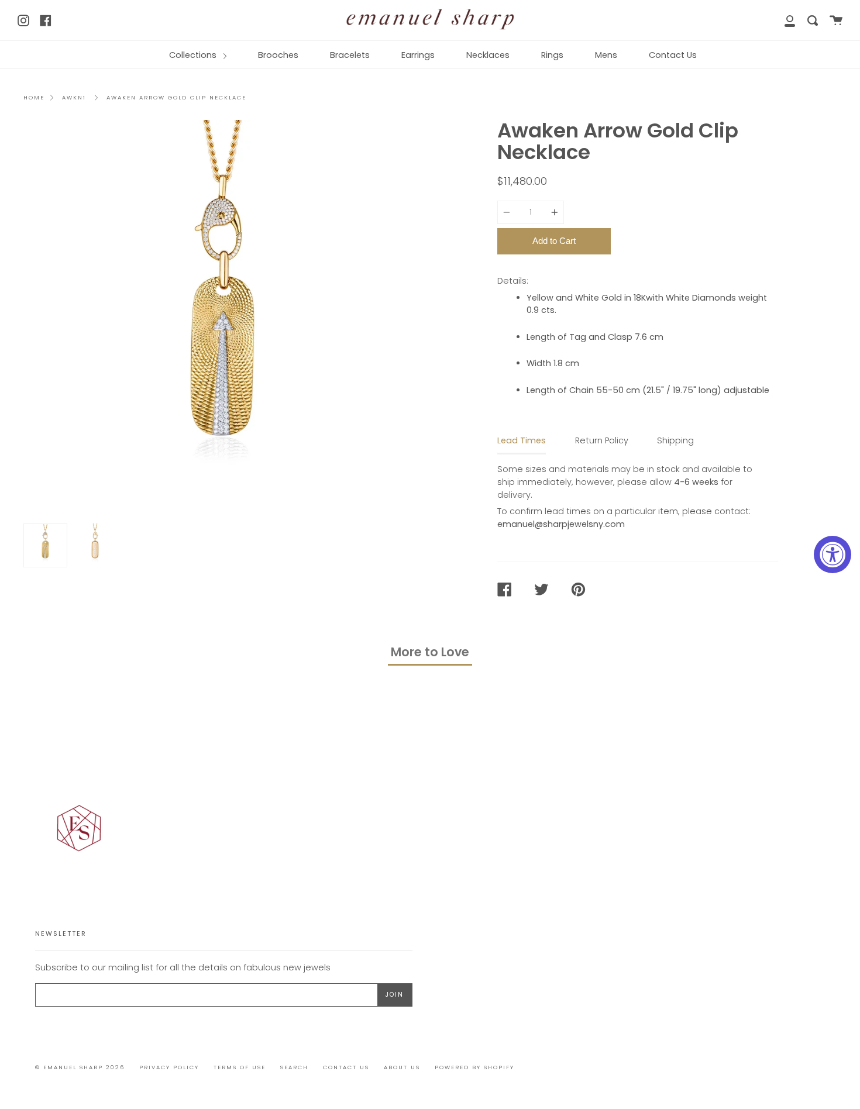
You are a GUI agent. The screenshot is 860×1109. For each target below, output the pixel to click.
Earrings (418, 55)
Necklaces (488, 55)
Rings (552, 55)
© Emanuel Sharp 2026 (80, 1067)
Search (294, 1067)
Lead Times (521, 440)
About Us (402, 1067)
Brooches (278, 55)
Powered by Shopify (474, 1067)
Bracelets (350, 55)
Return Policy (601, 440)
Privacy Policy (169, 1067)
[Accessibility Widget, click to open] (832, 554)
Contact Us (673, 55)
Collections (194, 55)
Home (33, 97)
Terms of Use (240, 1067)
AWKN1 (74, 97)
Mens (606, 55)
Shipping (675, 440)
